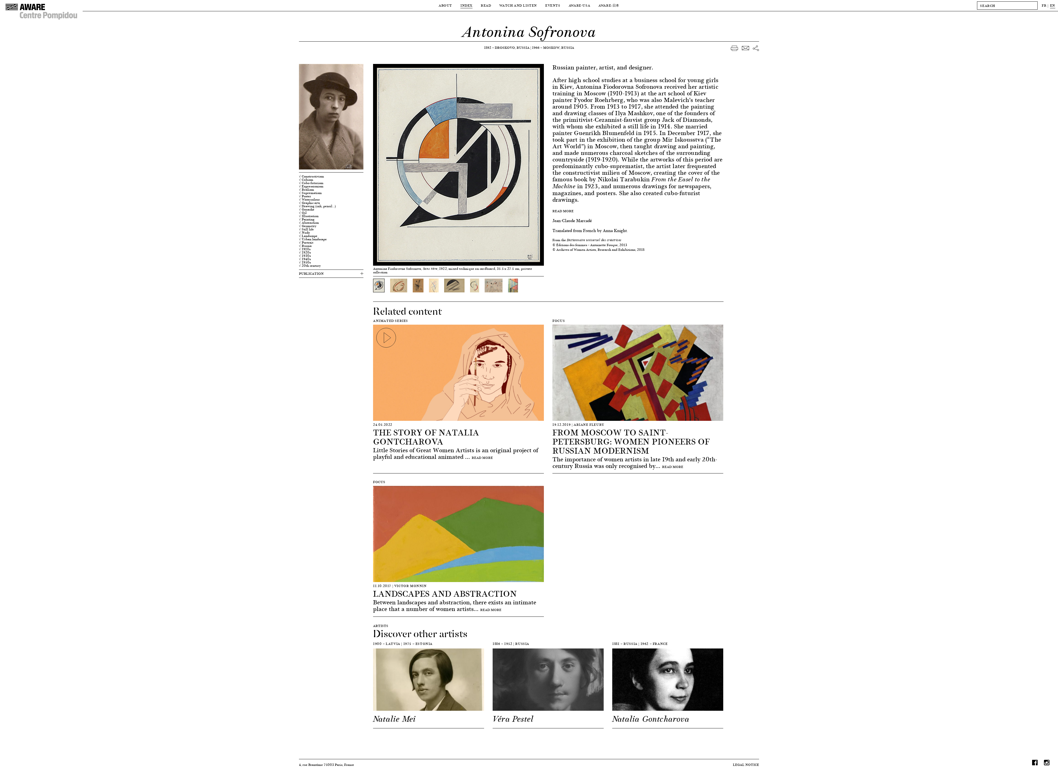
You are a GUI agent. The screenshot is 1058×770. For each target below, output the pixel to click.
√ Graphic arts (309, 202)
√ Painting (307, 219)
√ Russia (305, 245)
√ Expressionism (311, 186)
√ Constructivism (311, 176)
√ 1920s (305, 252)
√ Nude (304, 232)
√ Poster (305, 196)
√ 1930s (305, 255)
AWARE (608, 5)
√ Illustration (309, 216)
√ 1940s (305, 259)
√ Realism (306, 189)
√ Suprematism (310, 193)
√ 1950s (305, 262)
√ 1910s (305, 249)
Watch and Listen (518, 5)
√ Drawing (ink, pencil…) (317, 206)
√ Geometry (307, 226)
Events (552, 5)
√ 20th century (310, 265)
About (445, 5)
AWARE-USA (579, 5)
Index (466, 5)
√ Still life (306, 229)
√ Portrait (306, 242)
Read (486, 5)
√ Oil (303, 212)
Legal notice (746, 764)
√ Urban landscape (313, 239)
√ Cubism (306, 179)
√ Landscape (308, 236)
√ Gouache (306, 209)
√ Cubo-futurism (311, 183)
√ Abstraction (309, 222)
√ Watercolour (309, 199)
